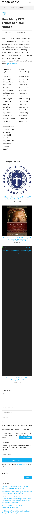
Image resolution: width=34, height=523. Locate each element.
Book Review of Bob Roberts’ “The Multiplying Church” (17, 379)
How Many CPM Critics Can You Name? (23, 8)
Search (5, 473)
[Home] (2, 8)
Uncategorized (20, 33)
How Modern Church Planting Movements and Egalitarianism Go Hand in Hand (17, 493)
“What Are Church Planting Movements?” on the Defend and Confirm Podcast (17, 198)
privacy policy (21, 464)
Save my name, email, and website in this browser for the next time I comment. (17, 427)
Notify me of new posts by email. (16, 435)
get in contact (12, 64)
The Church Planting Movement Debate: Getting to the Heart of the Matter (15, 487)
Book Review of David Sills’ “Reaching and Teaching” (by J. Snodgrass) (17, 239)
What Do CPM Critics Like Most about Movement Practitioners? (14, 507)
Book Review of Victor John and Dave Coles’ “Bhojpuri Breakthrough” (16, 512)
